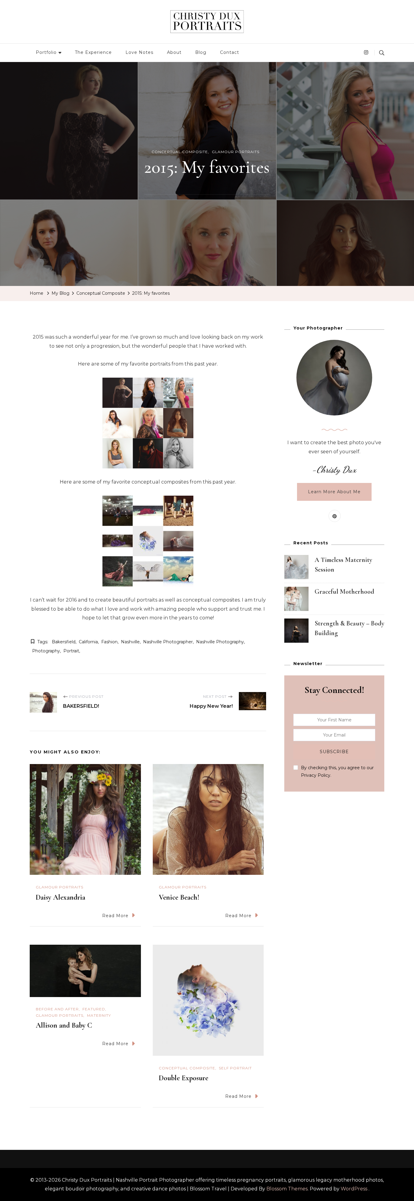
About (174, 52)
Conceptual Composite (180, 151)
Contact (229, 52)
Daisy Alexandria (60, 897)
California (88, 642)
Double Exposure (183, 1078)
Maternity (99, 1015)
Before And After (57, 1009)
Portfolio (46, 52)
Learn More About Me (334, 491)
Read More (115, 915)
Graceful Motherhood (344, 592)
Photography (46, 651)
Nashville (130, 642)
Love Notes (139, 52)
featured (93, 1009)
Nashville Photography (220, 642)
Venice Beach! (179, 897)
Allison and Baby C (64, 1025)
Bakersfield (63, 642)
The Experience (93, 52)
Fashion (109, 642)
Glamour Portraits (235, 151)
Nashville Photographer (168, 642)
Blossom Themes (287, 1189)
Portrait (71, 651)
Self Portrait (235, 1068)
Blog (200, 52)
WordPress (354, 1189)
